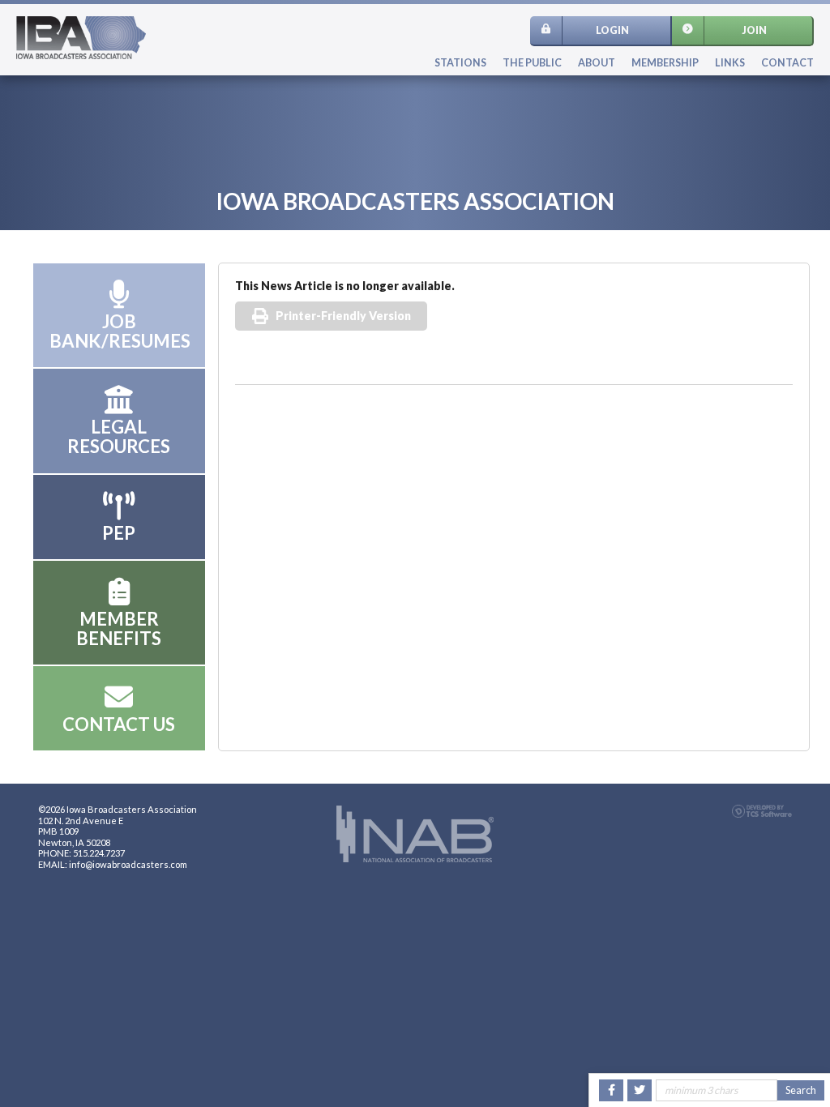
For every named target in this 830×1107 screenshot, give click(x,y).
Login (612, 30)
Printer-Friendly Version (343, 316)
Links (730, 63)
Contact (787, 63)
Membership (665, 63)
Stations (460, 63)
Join (754, 30)
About (596, 63)
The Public (532, 63)
